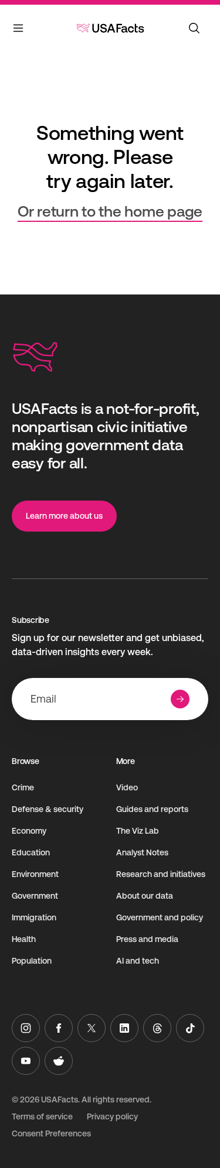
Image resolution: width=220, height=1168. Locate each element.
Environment (35, 874)
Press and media (147, 939)
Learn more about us (64, 515)
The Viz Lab (137, 830)
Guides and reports (152, 809)
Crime (23, 787)
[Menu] (19, 30)
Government (35, 895)
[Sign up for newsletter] (180, 699)
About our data (144, 895)
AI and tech (137, 960)
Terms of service (42, 1116)
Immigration (34, 917)
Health (24, 939)
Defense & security (47, 809)
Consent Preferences (51, 1133)
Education (31, 852)
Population (32, 960)
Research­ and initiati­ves (160, 874)
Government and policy (159, 917)
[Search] (194, 28)
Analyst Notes (142, 852)
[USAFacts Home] (110, 28)
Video (127, 787)
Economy (29, 830)
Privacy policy (112, 1116)
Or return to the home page (110, 211)
